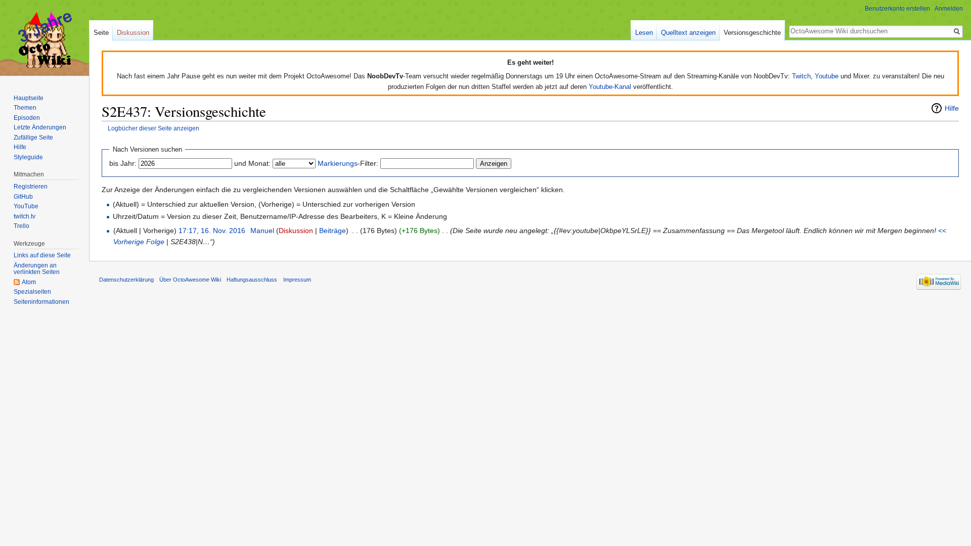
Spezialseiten (32, 291)
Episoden (27, 117)
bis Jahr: (123, 163)
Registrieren (31, 186)
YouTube (26, 206)
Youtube (826, 76)
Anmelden (949, 8)
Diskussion (296, 230)
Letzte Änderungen (40, 127)
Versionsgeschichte (752, 32)
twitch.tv (24, 216)
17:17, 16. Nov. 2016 (212, 230)
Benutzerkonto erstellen (897, 8)
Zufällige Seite (33, 137)
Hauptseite (28, 98)
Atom (29, 282)
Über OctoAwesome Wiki (190, 280)
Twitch (801, 76)
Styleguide (28, 157)
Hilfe (952, 108)
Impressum (297, 280)
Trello (21, 226)
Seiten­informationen (41, 301)
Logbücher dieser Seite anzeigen (153, 128)
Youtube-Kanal (610, 86)
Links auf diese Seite (42, 255)
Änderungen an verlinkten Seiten (37, 269)
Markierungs (338, 163)
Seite (101, 32)
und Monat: (252, 163)
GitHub (23, 196)
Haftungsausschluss (252, 280)
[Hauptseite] (44, 40)
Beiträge (332, 230)
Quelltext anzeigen (688, 32)
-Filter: (348, 163)
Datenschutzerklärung (126, 280)
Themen (25, 107)
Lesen (644, 32)
